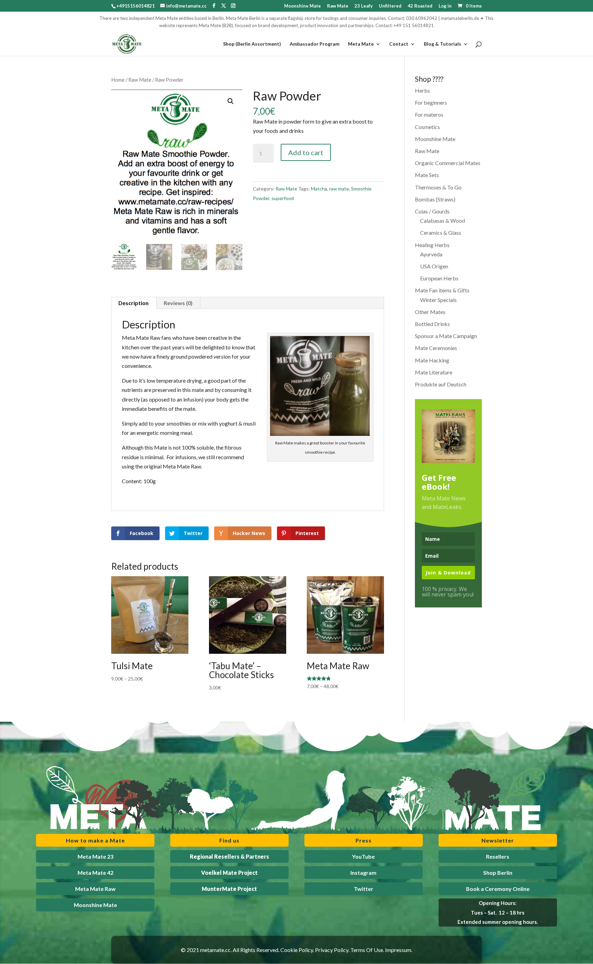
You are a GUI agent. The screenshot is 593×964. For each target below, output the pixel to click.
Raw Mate (337, 6)
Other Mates (430, 312)
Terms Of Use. (367, 949)
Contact (398, 44)
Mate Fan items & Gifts (442, 290)
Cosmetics (427, 127)
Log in (445, 6)
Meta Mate (361, 44)
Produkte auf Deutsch (440, 384)
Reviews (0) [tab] (178, 303)
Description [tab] (133, 303)
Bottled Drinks (432, 324)
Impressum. (398, 949)
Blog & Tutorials (442, 44)
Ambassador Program (314, 44)
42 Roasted (420, 6)
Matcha (319, 188)
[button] (230, 101)
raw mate (339, 188)
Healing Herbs (432, 245)
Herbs (422, 90)
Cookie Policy (296, 949)
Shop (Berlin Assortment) (252, 44)
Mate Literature (433, 372)
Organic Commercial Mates (447, 163)
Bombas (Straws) (435, 199)
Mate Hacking (432, 360)
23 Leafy (363, 6)
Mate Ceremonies (436, 348)
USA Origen (434, 266)
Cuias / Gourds (432, 211)
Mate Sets (427, 175)
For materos (429, 114)
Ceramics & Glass (440, 232)
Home (118, 80)
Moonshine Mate (302, 6)
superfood (282, 198)
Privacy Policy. (332, 949)
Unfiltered (390, 6)
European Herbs (439, 278)
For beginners (431, 102)
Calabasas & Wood (442, 220)
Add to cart (305, 152)
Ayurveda (431, 254)
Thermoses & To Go (438, 187)
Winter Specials (438, 300)
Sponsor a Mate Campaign (446, 336)
